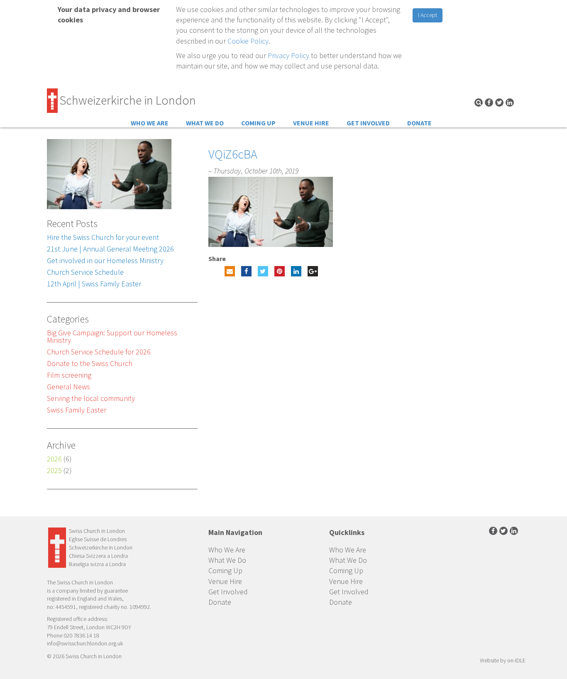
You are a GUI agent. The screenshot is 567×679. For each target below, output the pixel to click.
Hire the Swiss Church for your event (103, 237)
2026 (54, 459)
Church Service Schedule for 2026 (99, 352)
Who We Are (150, 123)
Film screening (69, 375)
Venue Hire (311, 123)
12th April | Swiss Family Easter (94, 283)
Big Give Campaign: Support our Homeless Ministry (112, 336)
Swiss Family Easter (76, 410)
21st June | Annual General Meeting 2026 (110, 249)
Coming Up (258, 123)
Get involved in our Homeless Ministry (105, 260)
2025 (54, 470)
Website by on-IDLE (502, 660)
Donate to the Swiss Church (89, 363)
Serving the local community (91, 398)
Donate (419, 123)
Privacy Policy (288, 55)
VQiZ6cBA (232, 154)
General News (68, 386)
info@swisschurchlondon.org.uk (85, 643)
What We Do (205, 123)
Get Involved (368, 123)
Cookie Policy (248, 41)
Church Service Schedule (85, 272)
